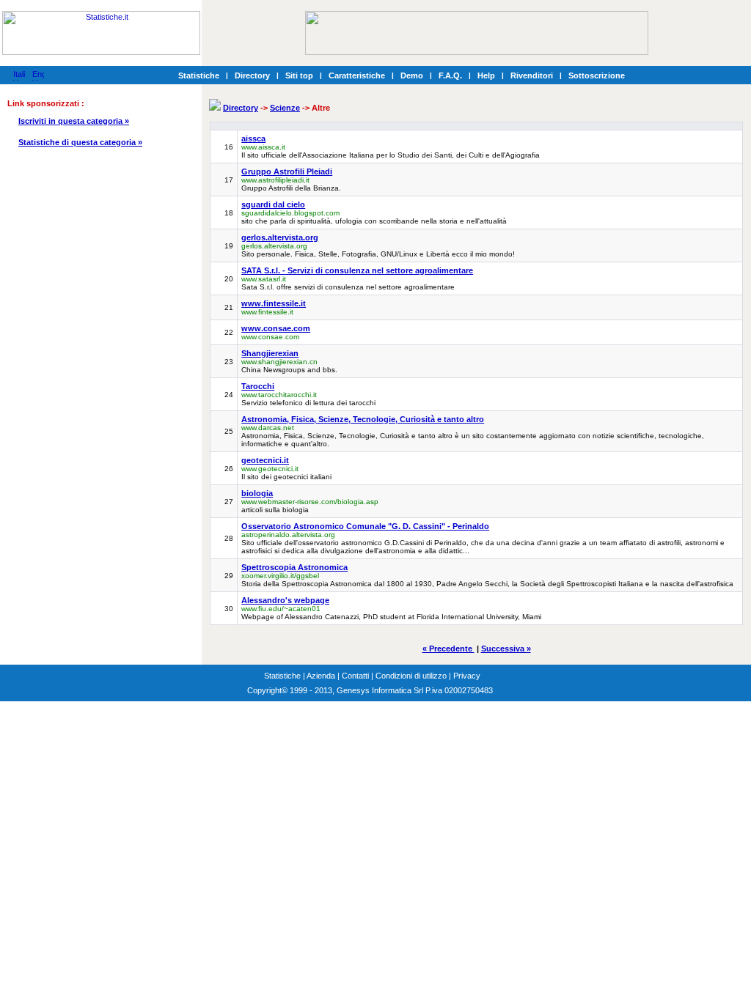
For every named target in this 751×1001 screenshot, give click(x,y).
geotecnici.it (265, 460)
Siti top (299, 75)
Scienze (285, 107)
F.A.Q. (450, 75)
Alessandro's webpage (285, 600)
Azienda (321, 675)
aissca (253, 138)
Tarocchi (257, 386)
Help (486, 75)
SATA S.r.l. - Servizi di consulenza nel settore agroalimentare (357, 270)
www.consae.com (275, 328)
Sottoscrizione (596, 75)
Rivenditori (531, 75)
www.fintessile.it (273, 303)
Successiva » (506, 648)
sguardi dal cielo (273, 204)
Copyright (264, 690)
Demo (411, 75)
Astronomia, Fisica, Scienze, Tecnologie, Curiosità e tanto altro (362, 419)
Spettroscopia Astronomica (294, 567)
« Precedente (448, 648)
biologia (257, 493)
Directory (252, 75)
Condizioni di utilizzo (411, 675)
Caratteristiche (357, 75)
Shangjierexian (269, 353)
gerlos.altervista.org (279, 237)
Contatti (355, 675)
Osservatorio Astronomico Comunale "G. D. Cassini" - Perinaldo (365, 526)
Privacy (466, 675)
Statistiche (198, 75)
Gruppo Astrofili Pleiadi (286, 171)
